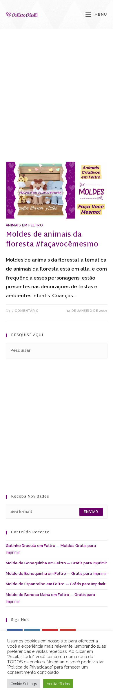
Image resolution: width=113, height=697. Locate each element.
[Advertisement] (56, 102)
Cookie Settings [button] (24, 684)
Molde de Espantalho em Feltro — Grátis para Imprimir (55, 584)
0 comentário (25, 311)
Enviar (91, 512)
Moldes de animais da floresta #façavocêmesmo (52, 239)
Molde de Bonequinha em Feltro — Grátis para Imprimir (56, 563)
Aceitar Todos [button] (58, 684)
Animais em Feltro (24, 225)
